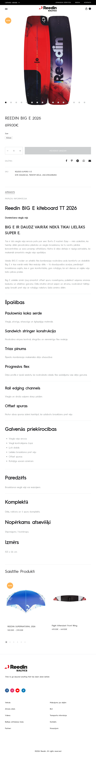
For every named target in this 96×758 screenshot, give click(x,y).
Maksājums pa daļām (58, 702)
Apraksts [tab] (10, 192)
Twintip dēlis (35, 175)
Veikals (7, 702)
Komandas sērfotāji (63, 2)
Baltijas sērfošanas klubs (14, 722)
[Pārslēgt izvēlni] (6, 9)
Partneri (8, 728)
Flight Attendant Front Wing (64, 625)
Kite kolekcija (21, 175)
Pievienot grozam (58, 151)
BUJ (51, 709)
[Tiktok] (24, 690)
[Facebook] (7, 690)
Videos (7, 715)
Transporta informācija (58, 715)
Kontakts (87, 2)
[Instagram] (12, 690)
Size (6, 133)
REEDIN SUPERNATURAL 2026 (21, 626)
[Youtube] (18, 690)
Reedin (77, 2)
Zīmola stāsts (10, 709)
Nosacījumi (54, 728)
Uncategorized (49, 175)
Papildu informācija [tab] (16, 198)
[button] (8, 138)
